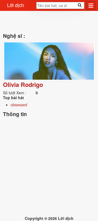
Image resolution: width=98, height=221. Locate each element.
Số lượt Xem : (14, 92)
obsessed (19, 104)
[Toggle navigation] (91, 5)
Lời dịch (15, 4)
